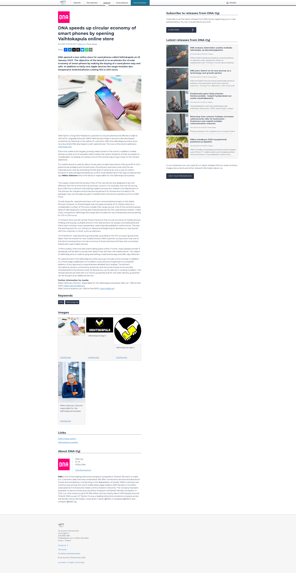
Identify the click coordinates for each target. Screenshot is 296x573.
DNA (61, 302)
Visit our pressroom (180, 176)
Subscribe (173, 30)
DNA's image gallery (67, 439)
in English (70, 562)
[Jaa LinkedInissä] (70, 50)
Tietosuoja (62, 549)
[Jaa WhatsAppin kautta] (86, 50)
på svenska (79, 562)
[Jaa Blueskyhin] (82, 50)
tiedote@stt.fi (63, 533)
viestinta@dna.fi (107, 288)
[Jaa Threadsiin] (78, 50)
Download (65, 358)
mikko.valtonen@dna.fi (74, 286)
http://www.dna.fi (83, 470)
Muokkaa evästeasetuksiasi (69, 553)
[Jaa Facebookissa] (66, 50)
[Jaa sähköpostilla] (90, 50)
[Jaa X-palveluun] (74, 50)
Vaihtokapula (72, 302)
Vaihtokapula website (68, 442)
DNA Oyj (81, 44)
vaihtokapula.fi (65, 147)
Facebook (62, 545)
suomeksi (62, 562)
